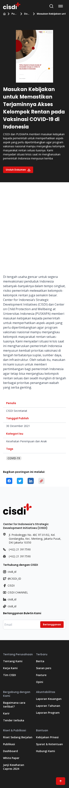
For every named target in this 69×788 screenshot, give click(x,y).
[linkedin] (31, 481)
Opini (39, 682)
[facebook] (9, 481)
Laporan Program (48, 712)
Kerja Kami (10, 668)
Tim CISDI (9, 675)
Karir (6, 713)
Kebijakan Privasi (47, 737)
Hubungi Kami (45, 751)
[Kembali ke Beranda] (11, 5)
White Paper (11, 758)
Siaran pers (43, 668)
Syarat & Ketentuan (49, 744)
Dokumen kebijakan (27, 13)
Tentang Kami (12, 661)
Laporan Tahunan (48, 706)
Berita (40, 661)
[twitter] (20, 481)
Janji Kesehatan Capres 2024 (13, 767)
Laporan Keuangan (49, 699)
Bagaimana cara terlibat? (14, 704)
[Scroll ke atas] (60, 781)
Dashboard (10, 751)
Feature (41, 675)
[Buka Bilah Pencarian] (51, 6)
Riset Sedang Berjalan (17, 737)
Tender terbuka (13, 720)
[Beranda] (4, 13)
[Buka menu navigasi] (61, 6)
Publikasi (15, 13)
